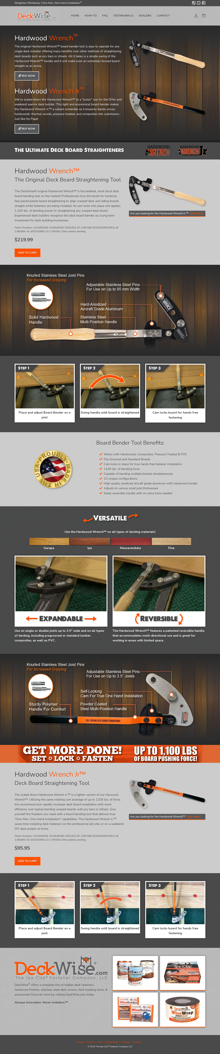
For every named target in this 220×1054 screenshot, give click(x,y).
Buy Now (28, 76)
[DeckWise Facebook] (203, 3)
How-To (91, 16)
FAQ (105, 16)
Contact (163, 16)
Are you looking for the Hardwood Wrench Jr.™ (166, 213)
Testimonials (123, 16)
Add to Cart (27, 253)
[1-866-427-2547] (193, 3)
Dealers (145, 16)
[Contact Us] (198, 3)
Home (75, 16)
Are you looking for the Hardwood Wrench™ (165, 817)
